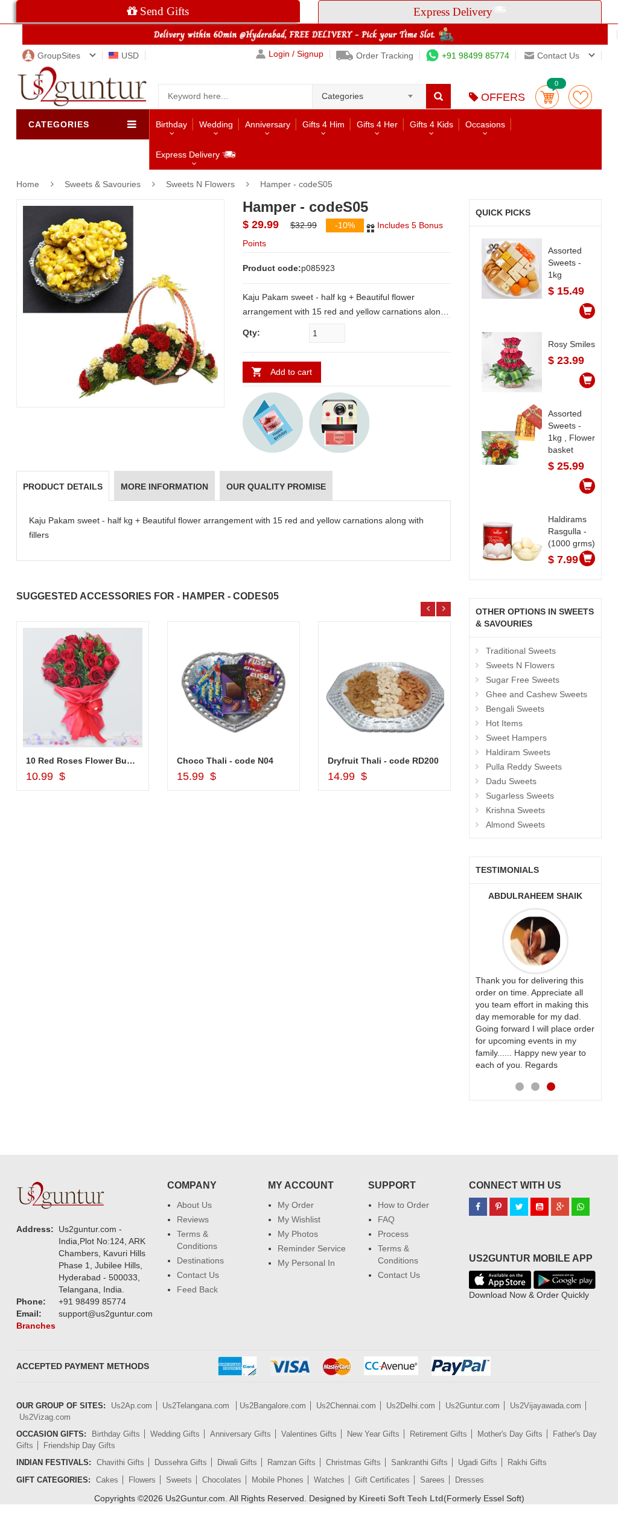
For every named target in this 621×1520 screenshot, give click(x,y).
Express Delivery (189, 154)
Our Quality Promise (276, 486)
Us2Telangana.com (197, 1405)
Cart (547, 97)
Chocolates (221, 1479)
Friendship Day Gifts (79, 1445)
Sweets (179, 1479)
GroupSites (58, 55)
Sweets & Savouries (104, 184)
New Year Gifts (373, 1434)
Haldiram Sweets (518, 752)
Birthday (171, 124)
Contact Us (198, 1275)
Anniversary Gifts (240, 1434)
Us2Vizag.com (45, 1417)
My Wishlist (299, 1219)
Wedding (216, 124)
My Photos (298, 1234)
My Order (296, 1205)
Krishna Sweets (515, 810)
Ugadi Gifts (477, 1462)
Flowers (142, 1479)
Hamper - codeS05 (296, 184)
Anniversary (267, 124)
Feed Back (197, 1289)
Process (393, 1234)
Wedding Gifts (175, 1434)
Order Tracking (384, 55)
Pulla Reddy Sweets (524, 766)
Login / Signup (296, 54)
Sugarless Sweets (520, 795)
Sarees (432, 1479)
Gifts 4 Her (377, 124)
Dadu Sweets (511, 781)
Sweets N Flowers (200, 184)
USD (130, 55)
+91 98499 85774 (475, 55)
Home (27, 184)
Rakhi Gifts (527, 1462)
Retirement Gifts (438, 1434)
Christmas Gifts (353, 1462)
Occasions (485, 124)
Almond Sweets (515, 824)
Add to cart (291, 372)
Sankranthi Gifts (419, 1462)
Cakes (107, 1479)
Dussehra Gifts (180, 1462)
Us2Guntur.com (472, 1405)
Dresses (469, 1479)
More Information (164, 486)
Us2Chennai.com (346, 1405)
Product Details (63, 486)
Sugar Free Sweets (522, 680)
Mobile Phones (278, 1479)
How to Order (403, 1205)
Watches (329, 1479)
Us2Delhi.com (410, 1405)
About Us (194, 1205)
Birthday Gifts (116, 1434)
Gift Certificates (382, 1479)
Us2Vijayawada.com (545, 1405)
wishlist (580, 97)
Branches (36, 1325)
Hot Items (504, 723)
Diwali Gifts (237, 1462)
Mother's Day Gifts (510, 1434)
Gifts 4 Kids (431, 124)
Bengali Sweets (515, 709)
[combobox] (369, 92)
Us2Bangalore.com (273, 1405)
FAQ (386, 1219)
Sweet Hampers (516, 737)
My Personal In (306, 1263)
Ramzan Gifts (291, 1462)
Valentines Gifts (309, 1434)
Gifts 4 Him (323, 124)
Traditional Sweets (521, 651)
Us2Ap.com (131, 1405)
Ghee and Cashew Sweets (536, 694)
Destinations (200, 1260)
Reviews (193, 1219)
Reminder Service (312, 1248)
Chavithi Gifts (120, 1462)
